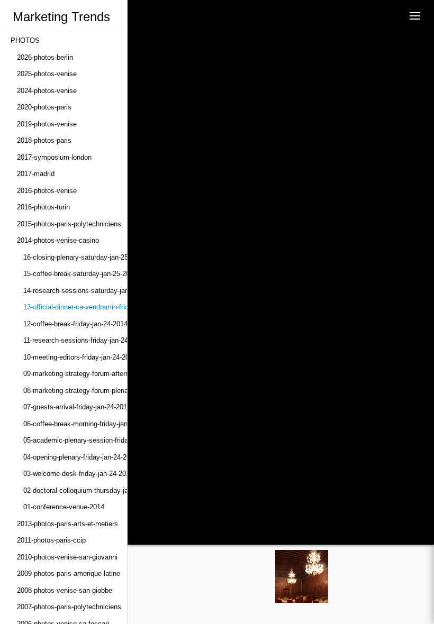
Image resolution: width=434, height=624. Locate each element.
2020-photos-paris (44, 107)
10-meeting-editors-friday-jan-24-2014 (75, 357)
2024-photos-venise (47, 91)
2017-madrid (36, 174)
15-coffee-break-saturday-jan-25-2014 (75, 274)
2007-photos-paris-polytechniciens (69, 607)
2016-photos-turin (43, 207)
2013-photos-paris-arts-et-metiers (67, 524)
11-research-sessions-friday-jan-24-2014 (75, 340)
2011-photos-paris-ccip (51, 540)
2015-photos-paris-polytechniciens (69, 224)
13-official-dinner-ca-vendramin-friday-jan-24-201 (75, 307)
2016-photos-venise (47, 191)
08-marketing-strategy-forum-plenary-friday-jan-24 (75, 390)
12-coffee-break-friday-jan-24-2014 (75, 324)
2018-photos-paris (44, 140)
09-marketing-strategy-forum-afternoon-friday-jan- (75, 374)
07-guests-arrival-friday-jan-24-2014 (75, 407)
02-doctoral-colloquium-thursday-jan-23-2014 (75, 490)
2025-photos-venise (47, 74)
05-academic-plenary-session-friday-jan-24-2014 (75, 440)
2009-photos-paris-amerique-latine (68, 573)
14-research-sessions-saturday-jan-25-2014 (75, 291)
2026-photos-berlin (45, 57)
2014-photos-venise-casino (58, 240)
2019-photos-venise (47, 124)
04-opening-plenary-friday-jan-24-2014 (75, 457)
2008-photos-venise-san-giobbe (64, 590)
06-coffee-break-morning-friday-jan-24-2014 (75, 424)
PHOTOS (25, 40)
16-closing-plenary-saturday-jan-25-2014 (75, 257)
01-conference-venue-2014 (63, 507)
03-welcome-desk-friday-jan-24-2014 (75, 474)
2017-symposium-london (54, 157)
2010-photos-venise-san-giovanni (67, 557)
